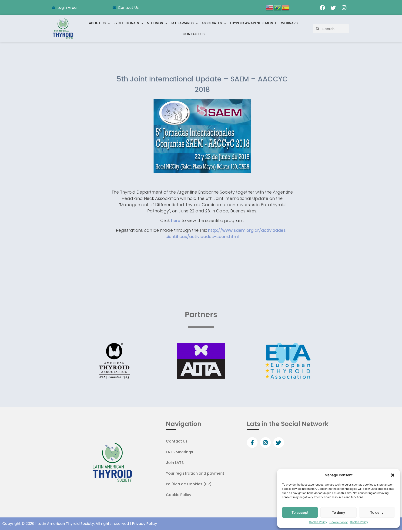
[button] (392, 475)
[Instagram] (344, 7)
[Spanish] (285, 7)
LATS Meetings (179, 452)
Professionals (126, 23)
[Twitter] (333, 7)
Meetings (155, 23)
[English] (270, 7)
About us (97, 23)
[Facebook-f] (252, 442)
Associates (211, 23)
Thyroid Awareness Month (254, 23)
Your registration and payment (195, 473)
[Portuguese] (277, 7)
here (175, 220)
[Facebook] (322, 7)
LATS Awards (182, 23)
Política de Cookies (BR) (189, 484)
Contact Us (193, 34)
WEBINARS (289, 23)
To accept (299, 512)
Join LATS (175, 462)
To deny (338, 512)
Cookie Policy (318, 522)
